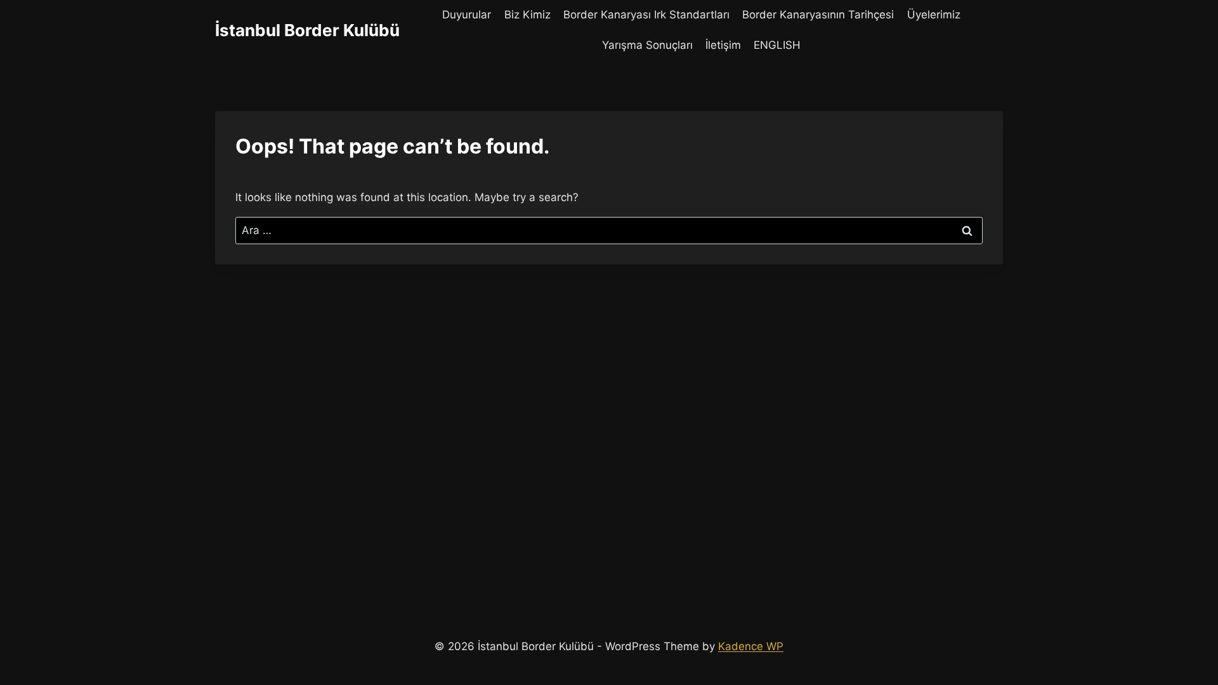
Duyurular (466, 14)
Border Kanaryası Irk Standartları (646, 14)
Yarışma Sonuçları (647, 45)
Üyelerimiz (933, 14)
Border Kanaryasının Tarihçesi (818, 14)
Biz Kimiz (527, 14)
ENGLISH (777, 45)
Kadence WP (750, 646)
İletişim (723, 45)
